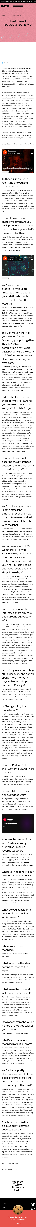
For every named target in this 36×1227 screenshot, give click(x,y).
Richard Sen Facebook (10, 1163)
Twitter (18, 1184)
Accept (18, 1223)
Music (9, 15)
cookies (23, 1217)
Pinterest (18, 1187)
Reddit (18, 1190)
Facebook (18, 1182)
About (4, 1207)
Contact (4, 1203)
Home (3, 15)
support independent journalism (23, 1)
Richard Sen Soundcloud (11, 1169)
